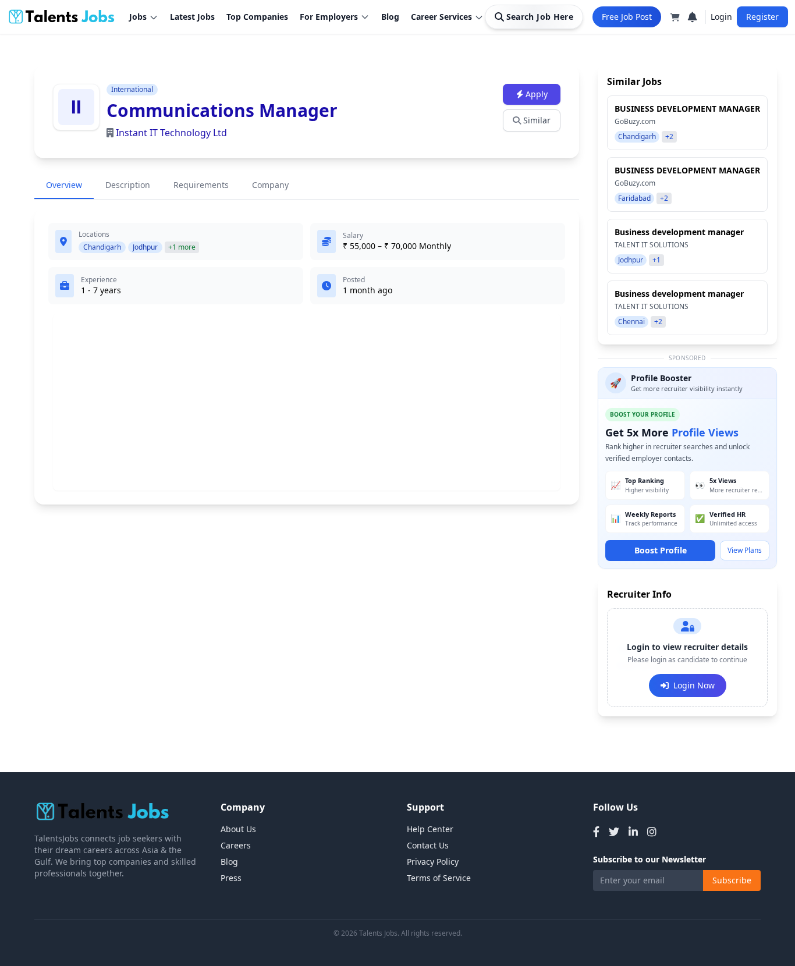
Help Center (430, 828)
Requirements (201, 184)
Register (762, 16)
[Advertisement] (306, 402)
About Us (238, 828)
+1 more (182, 247)
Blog (390, 16)
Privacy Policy (433, 861)
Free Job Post (627, 16)
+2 (669, 136)
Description (127, 184)
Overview (64, 184)
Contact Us (428, 845)
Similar (537, 120)
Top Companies (257, 16)
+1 (656, 260)
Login (721, 16)
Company (270, 184)
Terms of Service (439, 877)
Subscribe (731, 880)
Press (231, 877)
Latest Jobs (192, 16)
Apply (537, 94)
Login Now (694, 685)
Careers (236, 845)
